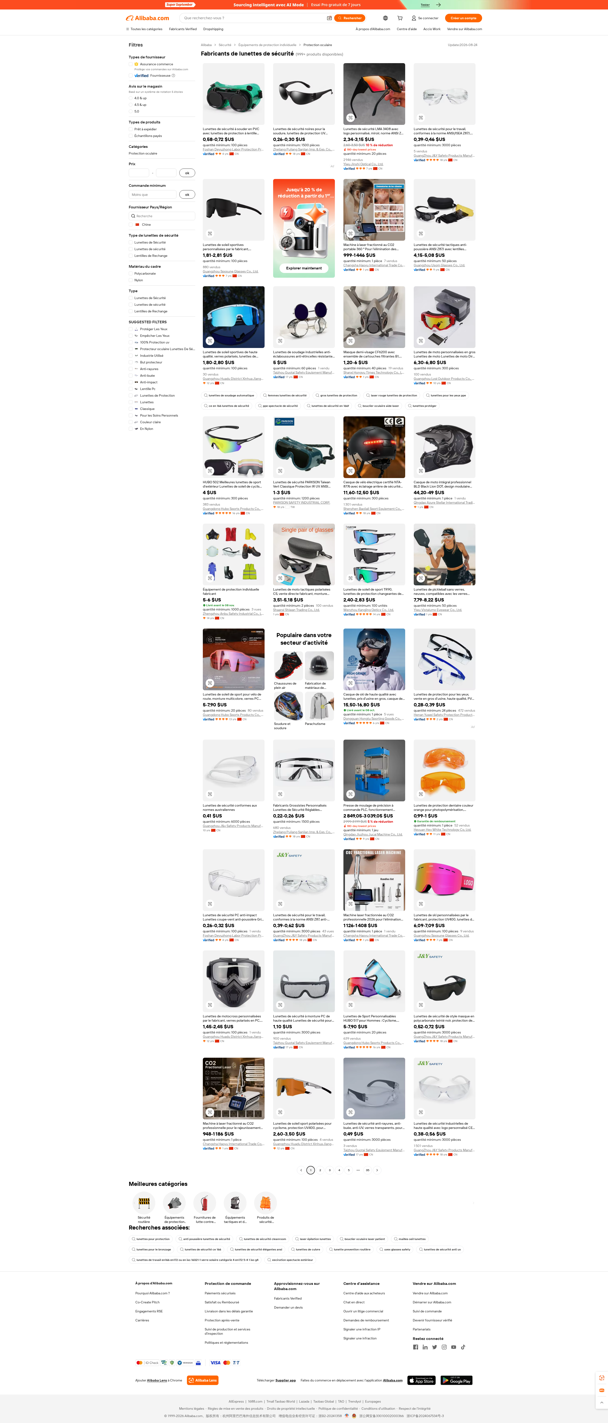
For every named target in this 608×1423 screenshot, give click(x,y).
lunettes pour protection (153, 1239)
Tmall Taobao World (280, 1401)
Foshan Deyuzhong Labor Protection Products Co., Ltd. (234, 149)
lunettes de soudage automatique (231, 395)
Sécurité (225, 45)
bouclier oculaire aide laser (381, 406)
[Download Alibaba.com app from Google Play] (457, 1380)
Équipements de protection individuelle (267, 45)
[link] (602, 1378)
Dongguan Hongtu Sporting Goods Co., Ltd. (374, 718)
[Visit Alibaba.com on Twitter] (434, 1347)
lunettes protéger (425, 406)
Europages (373, 1401)
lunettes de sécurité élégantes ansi (258, 1249)
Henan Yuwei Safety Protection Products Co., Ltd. (444, 715)
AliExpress (236, 1401)
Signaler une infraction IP (361, 1329)
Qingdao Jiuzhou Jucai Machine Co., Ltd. (373, 834)
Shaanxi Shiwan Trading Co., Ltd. (296, 610)
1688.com (255, 1401)
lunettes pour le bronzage (154, 1249)
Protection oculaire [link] (318, 45)
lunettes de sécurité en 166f (330, 406)
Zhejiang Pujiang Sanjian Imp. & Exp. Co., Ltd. (304, 149)
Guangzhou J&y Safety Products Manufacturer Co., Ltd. (234, 826)
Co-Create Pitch (147, 1302)
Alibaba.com (393, 1380)
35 (367, 1170)
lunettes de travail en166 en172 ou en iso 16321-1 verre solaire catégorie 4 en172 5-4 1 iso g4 (197, 1260)
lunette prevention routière (352, 1249)
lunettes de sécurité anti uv (442, 1249)
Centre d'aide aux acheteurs (364, 1293)
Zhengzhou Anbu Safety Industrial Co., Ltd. (234, 613)
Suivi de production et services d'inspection (227, 1331)
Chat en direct (354, 1302)
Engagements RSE (149, 1311)
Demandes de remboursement (366, 1320)
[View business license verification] (347, 1416)
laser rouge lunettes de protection (394, 395)
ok (187, 173)
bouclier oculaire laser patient (365, 1239)
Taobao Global (323, 1401)
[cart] (400, 19)
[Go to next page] (377, 1170)
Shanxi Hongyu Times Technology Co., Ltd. (374, 372)
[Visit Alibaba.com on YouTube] (453, 1347)
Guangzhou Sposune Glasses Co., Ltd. (230, 271)
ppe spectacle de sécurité (280, 406)
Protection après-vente (222, 1320)
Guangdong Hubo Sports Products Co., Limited (234, 509)
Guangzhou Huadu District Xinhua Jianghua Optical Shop (234, 378)
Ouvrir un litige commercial (363, 1311)
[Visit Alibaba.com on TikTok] (463, 1347)
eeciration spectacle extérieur (292, 1260)
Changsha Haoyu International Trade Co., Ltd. (374, 265)
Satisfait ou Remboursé (222, 1302)
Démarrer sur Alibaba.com (432, 1302)
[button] (329, 18)
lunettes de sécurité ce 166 (203, 1249)
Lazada (304, 1401)
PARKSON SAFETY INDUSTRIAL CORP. (301, 502)
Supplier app (286, 1380)
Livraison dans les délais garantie (229, 1311)
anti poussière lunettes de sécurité (206, 1239)
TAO (341, 1401)
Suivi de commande (427, 1311)
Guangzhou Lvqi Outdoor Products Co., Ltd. (444, 378)
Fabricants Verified (288, 1298)
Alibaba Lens (157, 1380)
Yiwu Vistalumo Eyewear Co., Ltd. (438, 610)
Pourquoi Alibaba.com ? (152, 1293)
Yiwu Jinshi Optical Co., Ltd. (363, 164)
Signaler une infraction (360, 1338)
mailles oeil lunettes (412, 1239)
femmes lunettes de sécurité (287, 395)
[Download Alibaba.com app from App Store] (421, 1380)
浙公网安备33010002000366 (381, 1416)
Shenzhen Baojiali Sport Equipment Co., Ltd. (374, 509)
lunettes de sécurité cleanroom (265, 1239)
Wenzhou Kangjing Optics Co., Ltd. (368, 610)
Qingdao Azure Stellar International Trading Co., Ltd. (444, 502)
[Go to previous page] (301, 1170)
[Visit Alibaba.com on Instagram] (444, 1347)
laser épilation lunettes (315, 1239)
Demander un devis (288, 1307)
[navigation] (162, 608)
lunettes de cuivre (308, 1249)
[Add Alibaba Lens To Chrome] (202, 1380)
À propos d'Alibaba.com (153, 1283)
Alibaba (206, 45)
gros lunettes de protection (338, 395)
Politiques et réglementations (226, 1342)
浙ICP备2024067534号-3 (425, 1416)
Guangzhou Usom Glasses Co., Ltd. (439, 265)
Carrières (142, 1320)
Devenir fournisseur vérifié (432, 1320)
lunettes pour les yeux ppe (448, 395)
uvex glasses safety (397, 1249)
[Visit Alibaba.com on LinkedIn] (425, 1347)
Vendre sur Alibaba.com (430, 1293)
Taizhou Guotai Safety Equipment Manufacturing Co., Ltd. (304, 372)
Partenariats (422, 1329)
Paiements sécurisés (220, 1293)
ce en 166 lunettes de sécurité (229, 406)
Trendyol (354, 1401)
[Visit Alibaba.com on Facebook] (415, 1347)
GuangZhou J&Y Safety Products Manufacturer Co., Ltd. (444, 155)
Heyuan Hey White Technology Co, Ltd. (442, 829)
